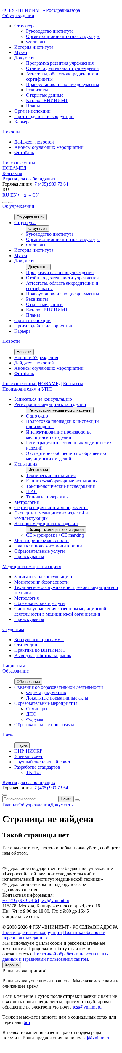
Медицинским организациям (31, 566)
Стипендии (25, 644)
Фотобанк (24, 152)
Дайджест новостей (34, 141)
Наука (8, 734)
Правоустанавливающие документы (62, 84)
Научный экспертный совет (42, 761)
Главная (10, 804)
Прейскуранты (29, 556)
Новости (11, 131)
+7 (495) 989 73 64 (50, 184)
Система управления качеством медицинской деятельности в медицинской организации (60, 611)
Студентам (13, 629)
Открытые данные (44, 95)
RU (5, 194)
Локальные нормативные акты (57, 697)
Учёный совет (28, 756)
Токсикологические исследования (60, 486)
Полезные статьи (19, 162)
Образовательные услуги (39, 551)
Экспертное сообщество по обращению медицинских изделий (66, 456)
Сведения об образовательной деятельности (58, 687)
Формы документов (46, 692)
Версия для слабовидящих (28, 178)
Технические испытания (51, 475)
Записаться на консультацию (43, 399)
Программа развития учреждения (60, 63)
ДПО (31, 713)
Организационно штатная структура (63, 36)
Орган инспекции (32, 111)
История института (33, 47)
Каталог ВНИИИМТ (47, 100)
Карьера (22, 121)
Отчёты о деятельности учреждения (62, 68)
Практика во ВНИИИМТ (39, 650)
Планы (33, 105)
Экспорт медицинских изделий (46, 523)
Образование (15, 670)
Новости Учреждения (36, 357)
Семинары (36, 708)
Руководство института (49, 31)
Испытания (25, 463)
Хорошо (12, 965)
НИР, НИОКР (28, 750)
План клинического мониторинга (48, 545)
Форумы (34, 719)
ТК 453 (33, 772)
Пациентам (13, 665)
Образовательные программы (44, 724)
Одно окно (37, 415)
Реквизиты (37, 89)
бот (27, 1022)
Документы (26, 57)
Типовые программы (47, 496)
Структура (25, 25)
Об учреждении (18, 15)
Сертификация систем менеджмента (51, 507)
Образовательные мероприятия (45, 703)
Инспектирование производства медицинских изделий (59, 434)
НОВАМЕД (14, 168)
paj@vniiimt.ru (96, 1037)
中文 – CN (28, 194)
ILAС (31, 491)
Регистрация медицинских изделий (50, 404)
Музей (20, 52)
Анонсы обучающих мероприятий (49, 147)
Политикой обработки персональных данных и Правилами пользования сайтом (55, 956)
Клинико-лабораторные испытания (61, 480)
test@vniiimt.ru (55, 900)
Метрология (26, 502)
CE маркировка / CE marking (55, 535)
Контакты (12, 173)
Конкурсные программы (39, 639)
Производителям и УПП (27, 388)
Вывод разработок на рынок (42, 655)
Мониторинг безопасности (41, 540)
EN (13, 194)
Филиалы (35, 41)
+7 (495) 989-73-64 (20, 900)
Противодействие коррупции (44, 116)
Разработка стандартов (37, 767)
